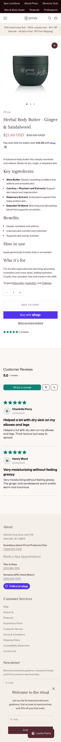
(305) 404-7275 (12, 578)
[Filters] (45, 387)
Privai (7, 112)
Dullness (46, 283)
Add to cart (30, 304)
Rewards (34, 9)
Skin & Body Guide (14, 9)
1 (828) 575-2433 (12, 549)
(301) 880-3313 (11, 568)
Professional (50, 9)
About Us (8, 612)
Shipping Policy (11, 640)
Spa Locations (12, 3)
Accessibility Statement (16, 645)
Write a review (22, 387)
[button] (10, 331)
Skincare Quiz (50, 3)
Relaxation (18, 283)
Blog (5, 606)
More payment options (30, 323)
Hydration (30, 283)
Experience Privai (13, 623)
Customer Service (13, 629)
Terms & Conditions (14, 634)
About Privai (31, 3)
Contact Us (9, 651)
